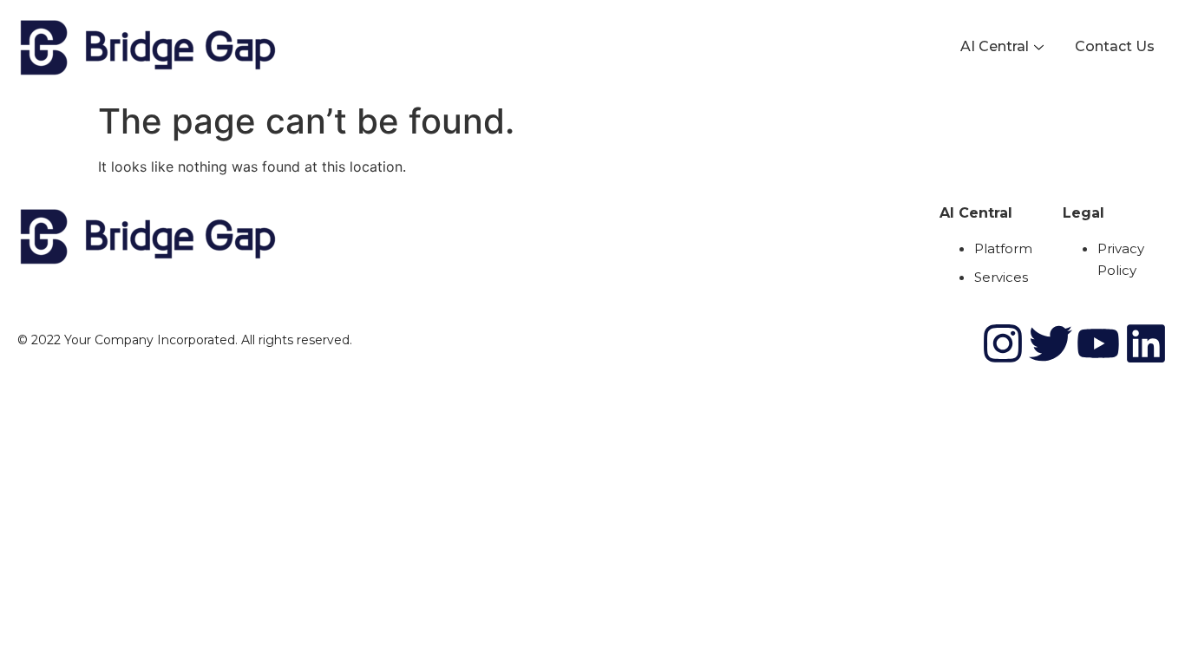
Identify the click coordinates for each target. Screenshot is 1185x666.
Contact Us (1115, 46)
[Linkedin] (1146, 343)
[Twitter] (1050, 343)
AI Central (994, 46)
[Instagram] (1003, 343)
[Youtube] (1098, 343)
